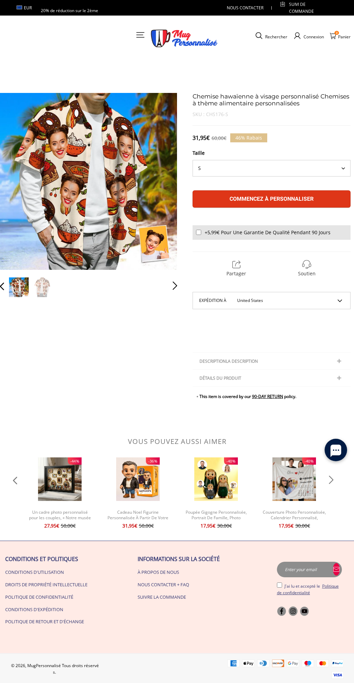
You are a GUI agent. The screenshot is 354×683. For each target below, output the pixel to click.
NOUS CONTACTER (245, 8)
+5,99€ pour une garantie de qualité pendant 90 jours (267, 232)
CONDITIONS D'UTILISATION (34, 572)
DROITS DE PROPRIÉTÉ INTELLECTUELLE (46, 584)
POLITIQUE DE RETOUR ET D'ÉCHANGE (44, 621)
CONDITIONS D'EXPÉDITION (34, 609)
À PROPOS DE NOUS (158, 572)
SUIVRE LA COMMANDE (162, 597)
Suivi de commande (301, 7)
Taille (199, 153)
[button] (16, 181)
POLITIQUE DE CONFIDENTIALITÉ (39, 597)
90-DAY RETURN (267, 396)
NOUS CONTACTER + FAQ (163, 584)
